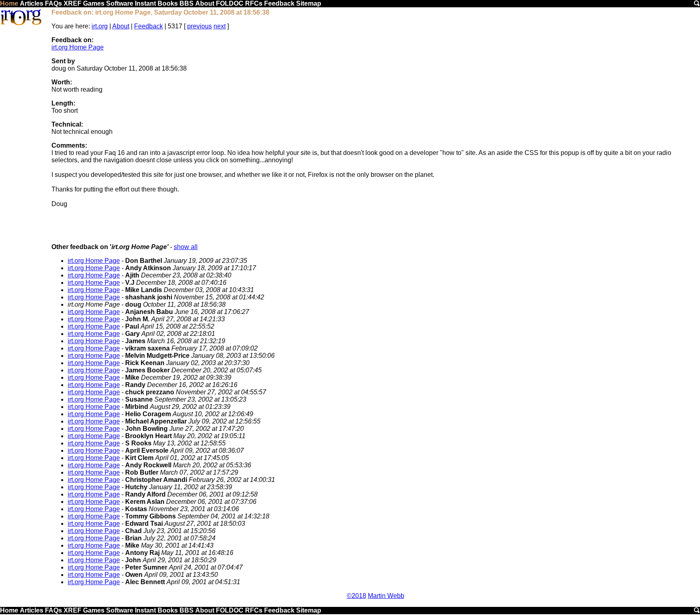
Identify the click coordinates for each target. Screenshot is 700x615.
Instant (145, 3)
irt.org (100, 26)
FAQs (53, 3)
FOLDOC (229, 3)
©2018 (356, 595)
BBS (186, 3)
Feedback (279, 3)
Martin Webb (386, 595)
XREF (72, 3)
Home (9, 3)
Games (94, 3)
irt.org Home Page (77, 47)
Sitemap (308, 3)
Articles (31, 3)
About (204, 3)
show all (186, 246)
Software (119, 3)
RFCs (253, 3)
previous (199, 26)
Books (168, 3)
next (219, 26)
